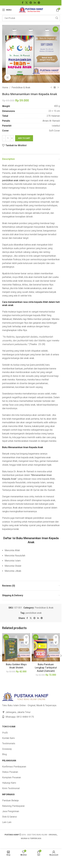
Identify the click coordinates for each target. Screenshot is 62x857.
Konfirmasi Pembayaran (14, 766)
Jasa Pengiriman (10, 811)
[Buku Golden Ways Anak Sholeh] (16, 647)
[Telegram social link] (39, 2)
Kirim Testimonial (11, 788)
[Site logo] (31, 9)
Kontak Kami (8, 738)
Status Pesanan (10, 772)
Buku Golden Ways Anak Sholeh (16, 666)
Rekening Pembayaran (13, 806)
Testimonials (8, 743)
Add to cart (24, 138)
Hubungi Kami (9, 782)
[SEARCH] (57, 18)
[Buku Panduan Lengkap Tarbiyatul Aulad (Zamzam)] (46, 647)
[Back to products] (54, 87)
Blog (4, 754)
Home (5, 87)
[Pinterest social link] (31, 2)
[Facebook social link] (22, 2)
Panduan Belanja (10, 800)
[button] (26, 642)
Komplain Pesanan (11, 777)
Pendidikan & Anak (21, 87)
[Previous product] (51, 87)
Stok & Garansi (9, 816)
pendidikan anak (34, 613)
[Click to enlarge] (7, 77)
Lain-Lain (6, 822)
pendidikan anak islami (13, 180)
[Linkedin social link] (35, 2)
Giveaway (7, 749)
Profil (5, 732)
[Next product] (58, 87)
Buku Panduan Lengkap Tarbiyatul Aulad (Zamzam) (46, 667)
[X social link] (26, 2)
